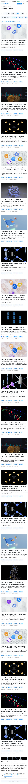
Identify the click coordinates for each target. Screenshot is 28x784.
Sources (6, 17)
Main (2, 6)
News (5, 6)
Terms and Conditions (8, 774)
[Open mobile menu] (26, 3)
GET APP (19, 3)
